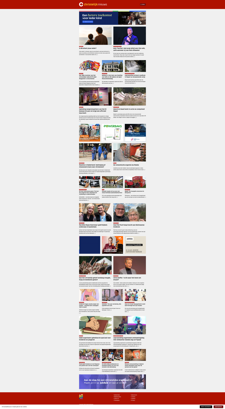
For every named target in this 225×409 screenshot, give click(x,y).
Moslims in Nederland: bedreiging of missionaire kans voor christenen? (92, 166)
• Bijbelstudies (117, 397)
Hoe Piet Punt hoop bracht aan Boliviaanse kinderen (128, 226)
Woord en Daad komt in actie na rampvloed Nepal (129, 110)
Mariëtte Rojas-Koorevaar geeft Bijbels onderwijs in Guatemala (93, 226)
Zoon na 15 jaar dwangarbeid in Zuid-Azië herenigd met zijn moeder (135, 304)
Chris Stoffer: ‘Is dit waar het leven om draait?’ (127, 279)
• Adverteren (134, 395)
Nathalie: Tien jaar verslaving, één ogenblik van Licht (111, 304)
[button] (143, 4)
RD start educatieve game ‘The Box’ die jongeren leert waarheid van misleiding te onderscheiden (89, 193)
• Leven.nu (116, 398)
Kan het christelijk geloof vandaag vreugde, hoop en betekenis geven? (95, 279)
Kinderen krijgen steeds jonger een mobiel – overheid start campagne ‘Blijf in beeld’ (89, 305)
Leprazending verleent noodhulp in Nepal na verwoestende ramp (135, 76)
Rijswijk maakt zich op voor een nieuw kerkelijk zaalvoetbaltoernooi (112, 192)
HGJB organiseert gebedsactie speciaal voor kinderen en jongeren (95, 339)
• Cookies (133, 398)
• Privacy (133, 400)
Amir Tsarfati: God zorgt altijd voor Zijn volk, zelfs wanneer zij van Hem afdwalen (129, 49)
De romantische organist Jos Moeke (126, 165)
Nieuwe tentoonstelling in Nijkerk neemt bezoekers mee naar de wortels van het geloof (134, 365)
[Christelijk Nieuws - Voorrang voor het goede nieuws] (93, 4)
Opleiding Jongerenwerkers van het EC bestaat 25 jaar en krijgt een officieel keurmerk (93, 111)
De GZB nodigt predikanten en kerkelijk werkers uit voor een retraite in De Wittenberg (110, 365)
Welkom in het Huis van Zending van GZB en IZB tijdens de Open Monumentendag (112, 77)
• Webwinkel (116, 395)
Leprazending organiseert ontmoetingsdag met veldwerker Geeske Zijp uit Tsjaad (128, 339)
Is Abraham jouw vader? (88, 48)
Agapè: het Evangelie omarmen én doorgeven (134, 192)
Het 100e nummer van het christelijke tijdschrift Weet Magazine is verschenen (87, 77)
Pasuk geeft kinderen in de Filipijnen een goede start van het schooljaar (89, 364)
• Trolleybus (116, 400)
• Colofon (133, 397)
